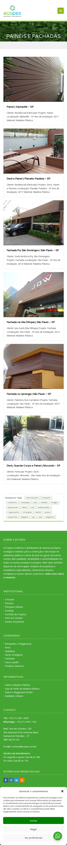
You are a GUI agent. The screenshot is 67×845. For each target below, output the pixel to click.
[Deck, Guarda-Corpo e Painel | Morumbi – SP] (33, 438)
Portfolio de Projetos (15, 614)
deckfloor (44, 502)
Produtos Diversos (14, 665)
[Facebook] (5, 780)
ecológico (55, 502)
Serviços (9, 603)
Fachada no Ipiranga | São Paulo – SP (29, 394)
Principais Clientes (14, 606)
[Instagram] (11, 780)
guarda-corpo (13, 507)
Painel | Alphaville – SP (20, 106)
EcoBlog (9, 610)
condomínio (12, 502)
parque (47, 512)
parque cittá (12, 517)
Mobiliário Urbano (14, 696)
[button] (62, 791)
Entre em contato (14, 617)
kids (32, 507)
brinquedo (46, 498)
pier (33, 517)
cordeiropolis (25, 502)
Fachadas (10, 658)
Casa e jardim (12, 662)
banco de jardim (32, 498)
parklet (38, 512)
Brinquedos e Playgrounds (18, 643)
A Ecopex (9, 599)
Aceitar (33, 820)
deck (35, 502)
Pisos (7, 647)
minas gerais (27, 512)
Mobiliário (10, 651)
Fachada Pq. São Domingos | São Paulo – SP (33, 250)
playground (50, 517)
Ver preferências (34, 837)
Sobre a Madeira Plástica (17, 684)
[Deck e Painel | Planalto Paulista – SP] (33, 151)
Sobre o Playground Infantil (18, 692)
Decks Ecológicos (14, 654)
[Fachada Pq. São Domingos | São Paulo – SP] (33, 222)
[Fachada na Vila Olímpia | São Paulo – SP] (33, 294)
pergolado (24, 517)
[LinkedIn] (16, 780)
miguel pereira (13, 512)
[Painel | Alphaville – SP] (33, 79)
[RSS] (22, 780)
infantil (24, 507)
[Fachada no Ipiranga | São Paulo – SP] (33, 366)
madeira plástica (44, 507)
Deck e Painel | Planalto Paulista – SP (28, 178)
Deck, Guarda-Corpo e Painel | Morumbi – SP (33, 465)
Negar (33, 829)
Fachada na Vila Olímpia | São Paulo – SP (31, 322)
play (40, 517)
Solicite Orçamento (14, 621)
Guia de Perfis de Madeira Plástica (22, 688)
